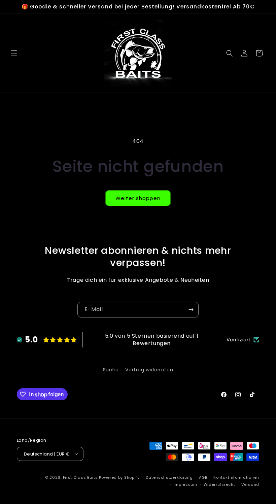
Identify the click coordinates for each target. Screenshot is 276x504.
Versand (250, 484)
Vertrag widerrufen (149, 369)
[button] (14, 53)
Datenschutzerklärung (169, 477)
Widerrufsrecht (219, 484)
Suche (111, 369)
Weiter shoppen (138, 198)
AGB (203, 477)
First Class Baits (80, 477)
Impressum (185, 484)
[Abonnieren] (190, 309)
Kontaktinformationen (236, 477)
